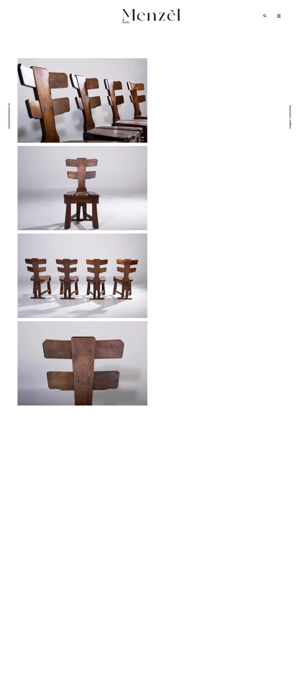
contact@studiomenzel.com (9, 116)
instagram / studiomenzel (290, 117)
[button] (264, 16)
